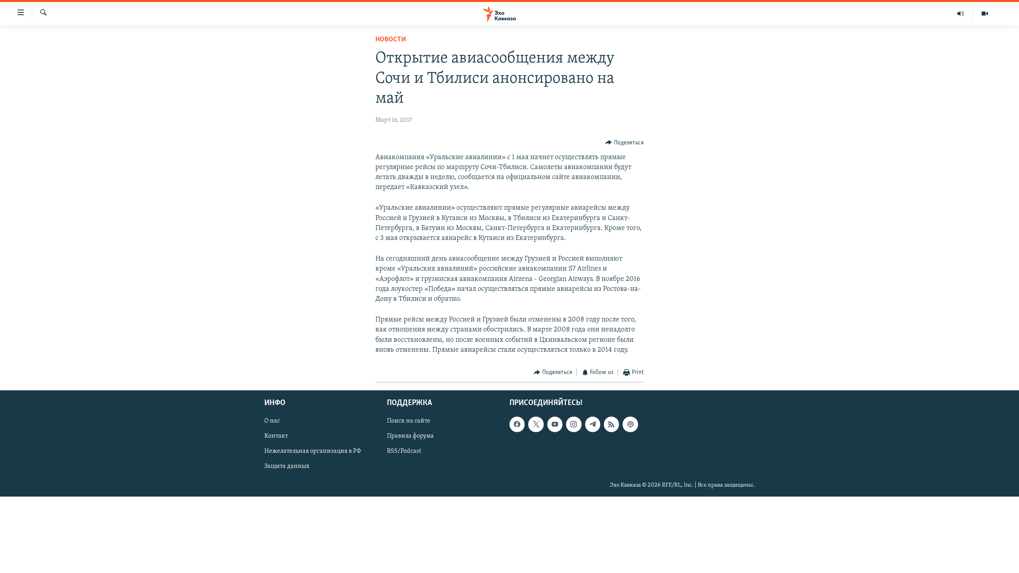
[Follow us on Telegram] (592, 424)
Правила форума (410, 436)
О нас (272, 421)
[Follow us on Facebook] (517, 424)
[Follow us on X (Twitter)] (535, 424)
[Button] (624, 143)
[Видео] (985, 13)
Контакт (276, 436)
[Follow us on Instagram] (573, 424)
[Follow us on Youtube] (554, 424)
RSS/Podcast (404, 451)
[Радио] (961, 13)
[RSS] (611, 424)
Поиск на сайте (408, 421)
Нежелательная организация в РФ (312, 451)
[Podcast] (630, 424)
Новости (390, 39)
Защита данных (286, 467)
